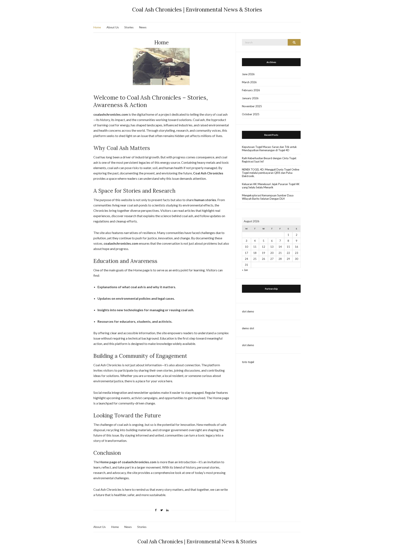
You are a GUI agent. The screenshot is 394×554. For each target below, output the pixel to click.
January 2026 (250, 98)
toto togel (248, 362)
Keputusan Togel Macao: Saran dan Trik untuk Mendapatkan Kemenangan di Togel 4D (269, 148)
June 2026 (248, 74)
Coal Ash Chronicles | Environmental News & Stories (197, 9)
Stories (129, 27)
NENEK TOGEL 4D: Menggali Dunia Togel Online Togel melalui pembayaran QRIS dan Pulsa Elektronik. (270, 173)
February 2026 (251, 90)
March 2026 (249, 82)
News (143, 27)
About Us (113, 27)
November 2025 (252, 106)
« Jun (245, 270)
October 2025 (250, 114)
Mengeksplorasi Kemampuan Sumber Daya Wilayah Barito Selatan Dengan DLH (267, 197)
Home (97, 27)
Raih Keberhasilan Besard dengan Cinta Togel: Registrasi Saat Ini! (269, 160)
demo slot (248, 328)
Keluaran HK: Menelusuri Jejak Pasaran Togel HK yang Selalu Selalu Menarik (270, 185)
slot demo (248, 311)
